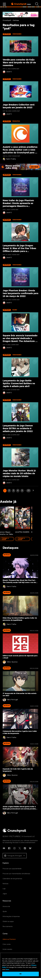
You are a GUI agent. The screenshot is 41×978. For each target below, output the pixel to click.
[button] (15, 855)
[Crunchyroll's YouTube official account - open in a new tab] (4, 848)
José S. (9, 71)
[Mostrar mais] (4, 4)
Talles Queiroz (12, 662)
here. (7, 969)
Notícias (16, 20)
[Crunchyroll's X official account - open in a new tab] (19, 848)
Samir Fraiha (11, 159)
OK (20, 974)
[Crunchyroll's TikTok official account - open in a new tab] (25, 848)
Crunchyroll (7, 20)
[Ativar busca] (37, 4)
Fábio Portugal (12, 699)
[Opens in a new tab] (20, 14)
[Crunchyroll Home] (14, 832)
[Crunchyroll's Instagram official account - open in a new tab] (14, 848)
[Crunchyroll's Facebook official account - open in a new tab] (9, 848)
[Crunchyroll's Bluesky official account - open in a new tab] (30, 848)
